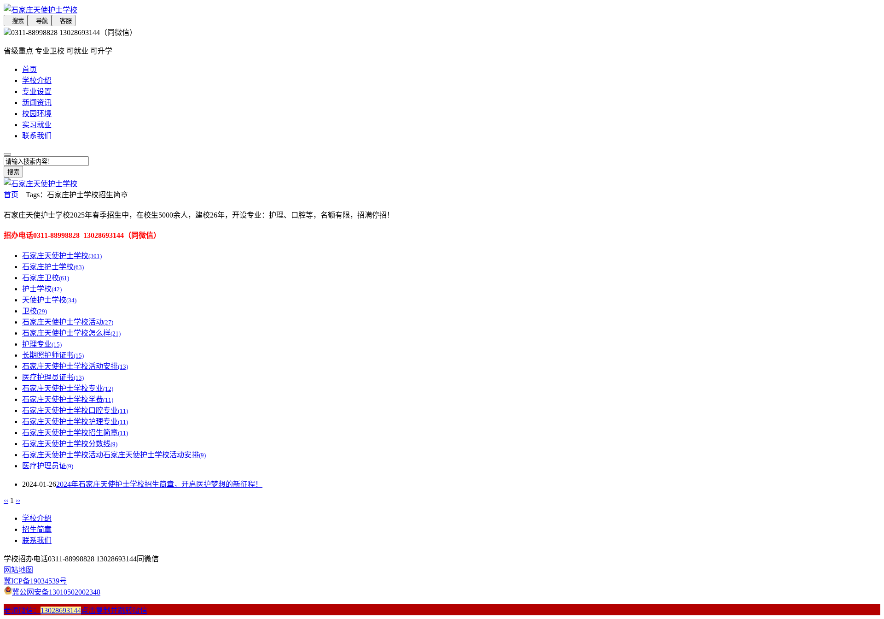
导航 (39, 21)
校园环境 (37, 114)
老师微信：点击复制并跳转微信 (75, 610)
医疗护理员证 (47, 466)
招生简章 (37, 529)
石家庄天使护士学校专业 (67, 388)
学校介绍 (37, 80)
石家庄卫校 (45, 278)
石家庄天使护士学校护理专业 (75, 421)
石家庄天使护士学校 (62, 255)
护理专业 (42, 344)
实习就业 (37, 125)
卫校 (34, 311)
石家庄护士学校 (53, 267)
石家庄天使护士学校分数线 (69, 444)
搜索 (15, 21)
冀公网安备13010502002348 (56, 592)
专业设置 (37, 91)
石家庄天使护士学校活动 (67, 322)
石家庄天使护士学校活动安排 (75, 366)
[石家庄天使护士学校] (239, 9)
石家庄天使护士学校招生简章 (75, 432)
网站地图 (18, 570)
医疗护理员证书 (53, 377)
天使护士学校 (49, 300)
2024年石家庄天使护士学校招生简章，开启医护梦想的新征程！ (159, 484)
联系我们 (37, 136)
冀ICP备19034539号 (35, 581)
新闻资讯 (37, 102)
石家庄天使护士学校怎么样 (71, 333)
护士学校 (42, 289)
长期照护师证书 (53, 355)
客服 (63, 21)
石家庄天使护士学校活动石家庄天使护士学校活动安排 (114, 455)
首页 (29, 69)
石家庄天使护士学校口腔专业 (75, 410)
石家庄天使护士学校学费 (67, 399)
